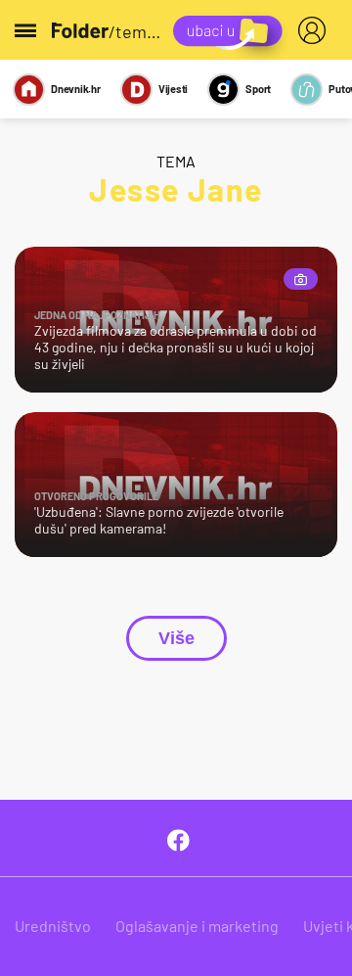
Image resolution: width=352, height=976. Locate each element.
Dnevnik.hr (76, 88)
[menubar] (315, 30)
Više (176, 638)
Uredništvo (53, 925)
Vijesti (173, 88)
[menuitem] (315, 30)
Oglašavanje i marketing (197, 925)
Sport (258, 88)
